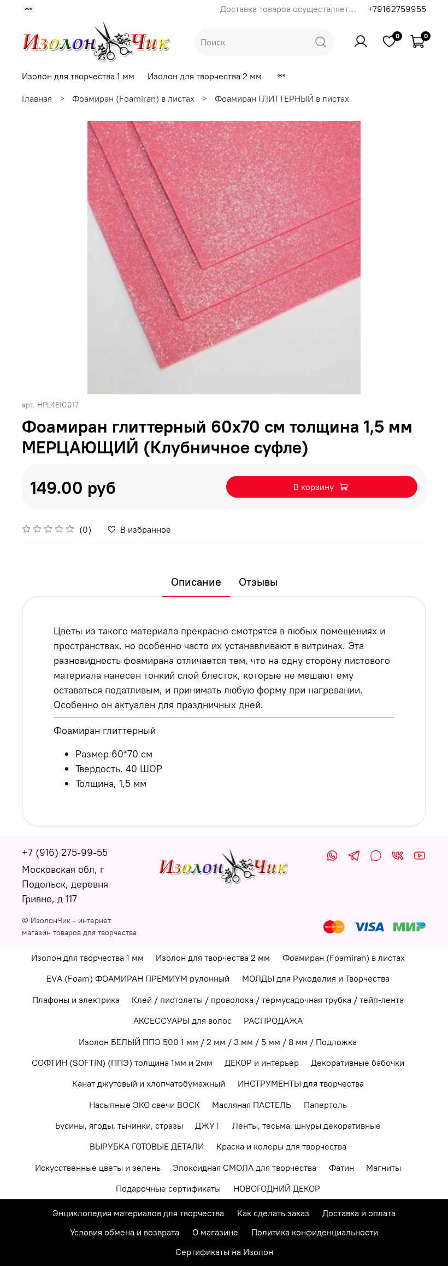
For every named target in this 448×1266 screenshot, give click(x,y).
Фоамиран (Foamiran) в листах (133, 98)
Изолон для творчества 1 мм (78, 76)
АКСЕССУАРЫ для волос (182, 1020)
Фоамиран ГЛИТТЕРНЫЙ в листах (282, 98)
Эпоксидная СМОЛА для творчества (244, 1167)
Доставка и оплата (359, 1212)
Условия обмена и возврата (124, 1232)
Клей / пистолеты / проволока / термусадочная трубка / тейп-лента (268, 999)
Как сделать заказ (273, 1212)
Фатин (341, 1167)
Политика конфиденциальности (314, 1232)
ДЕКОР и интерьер (262, 1062)
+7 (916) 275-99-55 (65, 852)
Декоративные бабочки (357, 1062)
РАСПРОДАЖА (273, 1020)
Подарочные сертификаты (168, 1188)
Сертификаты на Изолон (224, 1251)
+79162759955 (397, 8)
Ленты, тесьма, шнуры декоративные (306, 1125)
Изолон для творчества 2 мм (205, 76)
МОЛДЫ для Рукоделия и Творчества (316, 978)
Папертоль (325, 1104)
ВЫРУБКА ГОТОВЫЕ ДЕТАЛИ (147, 1146)
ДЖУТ (207, 1125)
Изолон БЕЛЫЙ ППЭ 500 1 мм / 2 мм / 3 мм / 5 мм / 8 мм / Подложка (218, 1041)
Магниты (383, 1167)
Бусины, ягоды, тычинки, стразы (119, 1125)
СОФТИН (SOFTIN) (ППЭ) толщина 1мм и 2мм (122, 1062)
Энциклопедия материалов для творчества (138, 1212)
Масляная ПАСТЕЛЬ (251, 1104)
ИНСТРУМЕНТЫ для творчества (301, 1083)
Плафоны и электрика (76, 999)
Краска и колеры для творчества (281, 1146)
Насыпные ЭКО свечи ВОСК (144, 1104)
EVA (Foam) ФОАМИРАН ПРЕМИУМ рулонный (137, 978)
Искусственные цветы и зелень (98, 1167)
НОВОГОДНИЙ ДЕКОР (276, 1188)
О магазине (215, 1232)
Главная (37, 98)
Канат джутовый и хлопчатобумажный (148, 1083)
